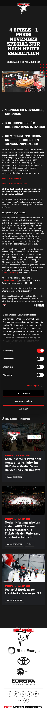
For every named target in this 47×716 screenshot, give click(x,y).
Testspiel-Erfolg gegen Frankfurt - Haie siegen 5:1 (23, 591)
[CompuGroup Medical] (24, 671)
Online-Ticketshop (10, 272)
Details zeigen (32, 385)
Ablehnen (23, 409)
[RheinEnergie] (24, 651)
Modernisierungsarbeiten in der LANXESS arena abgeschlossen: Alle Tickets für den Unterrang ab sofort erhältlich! (22, 530)
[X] (22, 694)
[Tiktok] (26, 700)
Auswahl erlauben (23, 401)
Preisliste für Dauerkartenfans (15, 183)
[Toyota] (24, 661)
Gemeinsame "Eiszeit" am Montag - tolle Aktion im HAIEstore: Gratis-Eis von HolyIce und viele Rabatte (23, 464)
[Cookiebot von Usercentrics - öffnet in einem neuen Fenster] (33, 305)
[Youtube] (19, 700)
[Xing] (29, 694)
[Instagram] (16, 694)
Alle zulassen (23, 393)
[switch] (40, 359)
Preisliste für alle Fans (11, 178)
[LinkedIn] (36, 694)
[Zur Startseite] (23, 8)
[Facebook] (9, 694)
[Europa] (24, 682)
